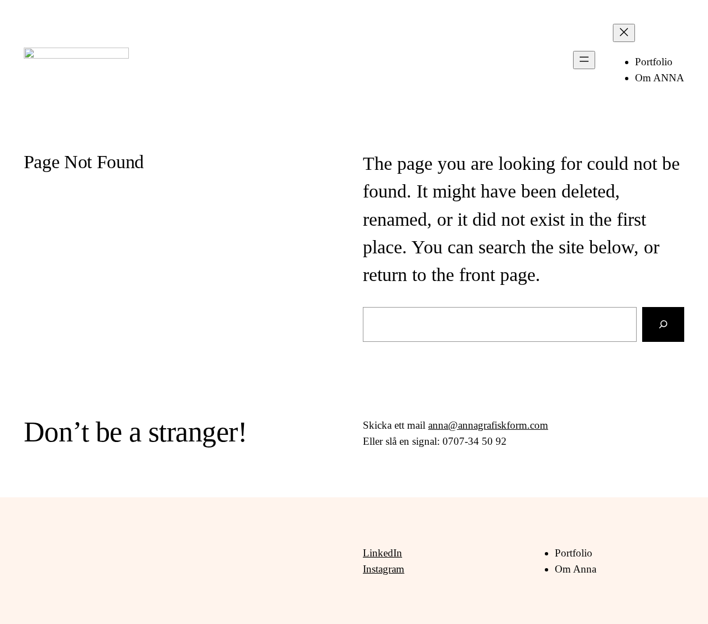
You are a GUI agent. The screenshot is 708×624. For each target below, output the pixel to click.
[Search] (663, 324)
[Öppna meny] (584, 60)
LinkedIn (382, 553)
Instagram (383, 569)
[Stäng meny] (624, 33)
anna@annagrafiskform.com (488, 425)
